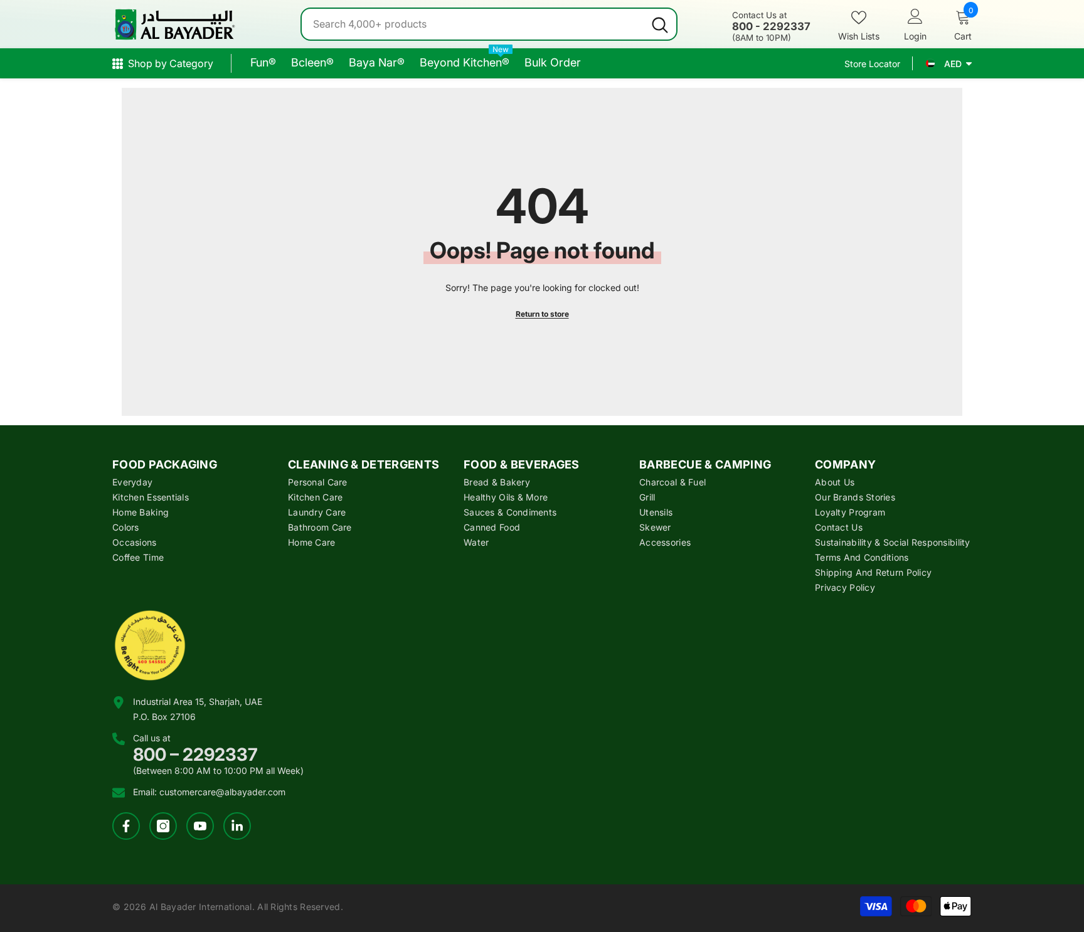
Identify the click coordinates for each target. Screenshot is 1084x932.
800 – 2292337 (195, 754)
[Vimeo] (237, 826)
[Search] (489, 24)
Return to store (542, 314)
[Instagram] (163, 826)
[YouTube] (200, 826)
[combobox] (473, 24)
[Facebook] (126, 826)
